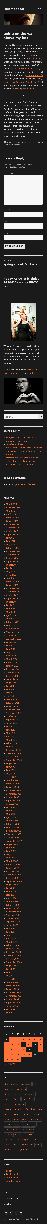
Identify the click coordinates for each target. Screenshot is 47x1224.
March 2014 (11, 578)
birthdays (21, 1089)
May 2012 (10, 652)
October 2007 (12, 837)
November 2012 (13, 632)
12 (29, 1044)
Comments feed (13, 1177)
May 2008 (11, 814)
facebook (29, 370)
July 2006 (10, 888)
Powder (15, 89)
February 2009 (13, 783)
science (8, 1134)
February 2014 (12, 581)
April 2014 (11, 575)
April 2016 (11, 514)
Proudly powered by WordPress (29, 1219)
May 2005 (10, 935)
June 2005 (11, 932)
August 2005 (12, 925)
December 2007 (13, 831)
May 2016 (10, 511)
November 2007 (13, 834)
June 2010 (10, 730)
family (17, 1099)
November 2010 (13, 713)
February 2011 (12, 703)
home (6, 1192)
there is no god (22, 1139)
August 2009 (12, 763)
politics (17, 1124)
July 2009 (10, 767)
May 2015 (10, 544)
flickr (31, 373)
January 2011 (12, 706)
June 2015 (10, 541)
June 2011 (10, 689)
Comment (9, 173)
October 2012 (12, 635)
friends (8, 1104)
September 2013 (13, 598)
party (23, 1119)
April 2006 (11, 898)
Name (7, 210)
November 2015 (13, 528)
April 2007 (11, 858)
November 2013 (13, 592)
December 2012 (13, 629)
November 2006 (13, 874)
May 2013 (10, 612)
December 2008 (13, 790)
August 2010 (12, 723)
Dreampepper (14, 9)
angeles (14, 1084)
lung (7, 1114)
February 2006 (13, 905)
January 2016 (12, 521)
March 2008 (12, 821)
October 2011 (12, 676)
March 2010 (11, 740)
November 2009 (13, 753)
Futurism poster (33, 58)
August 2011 (11, 682)
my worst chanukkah (16, 441)
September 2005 (14, 922)
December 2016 (13, 507)
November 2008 (13, 794)
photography (35, 1119)
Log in (9, 1171)
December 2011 (13, 669)
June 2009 (11, 770)
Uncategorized (37, 142)
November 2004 (13, 955)
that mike (28, 1134)
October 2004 (12, 959)
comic (11, 145)
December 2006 (13, 871)
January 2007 (12, 868)
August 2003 (12, 1006)
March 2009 (12, 780)
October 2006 (12, 878)
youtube (24, 1150)
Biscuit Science (26, 68)
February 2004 (13, 986)
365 (6, 1084)
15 (6, 1049)
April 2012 (11, 656)
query (26, 1124)
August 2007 (12, 844)
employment (28, 1094)
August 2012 (11, 642)
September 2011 (13, 679)
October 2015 (12, 531)
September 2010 (13, 720)
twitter (38, 370)
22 (6, 1054)
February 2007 (13, 864)
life (26, 1109)
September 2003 (14, 1002)
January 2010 (12, 746)
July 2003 (10, 1009)
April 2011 (10, 696)
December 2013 (13, 588)
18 (23, 1049)
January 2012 (12, 666)
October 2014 (12, 558)
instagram (9, 373)
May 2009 (11, 773)
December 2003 (13, 992)
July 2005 (10, 928)
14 (40, 1044)
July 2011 (10, 686)
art (7, 145)
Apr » (13, 1064)
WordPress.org (13, 1181)
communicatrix (11, 1198)
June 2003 (10, 1012)
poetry (8, 1124)
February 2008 (13, 824)
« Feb (6, 1064)
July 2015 (10, 538)
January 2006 (12, 908)
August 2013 (11, 602)
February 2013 (12, 622)
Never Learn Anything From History (21, 82)
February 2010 (12, 743)
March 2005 (12, 942)
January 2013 (12, 625)
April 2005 (11, 938)
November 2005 (13, 915)
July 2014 (10, 568)
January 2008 (12, 827)
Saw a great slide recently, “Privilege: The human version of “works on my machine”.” (24, 451)
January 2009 (12, 787)
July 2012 (10, 645)
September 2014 (13, 561)
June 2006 (11, 891)
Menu (39, 9)
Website (8, 233)
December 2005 (13, 911)
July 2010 (10, 726)
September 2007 (14, 841)
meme (15, 1114)
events (8, 1099)
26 (29, 1054)
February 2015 (12, 548)
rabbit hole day (12, 1129)
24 (18, 1054)
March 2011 (11, 699)
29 (6, 1059)
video (38, 1145)
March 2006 (12, 901)
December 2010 (13, 709)
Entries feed (12, 1174)
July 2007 (10, 847)
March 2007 (12, 861)
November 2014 (13, 554)
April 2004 (11, 979)
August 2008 (12, 804)
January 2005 (12, 948)
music (7, 1119)
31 (18, 1059)
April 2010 (11, 736)
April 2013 (11, 615)
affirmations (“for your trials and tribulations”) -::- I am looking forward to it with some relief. (22, 461)
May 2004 (11, 975)
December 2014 (13, 551)
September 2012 (13, 639)
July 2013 (10, 605)
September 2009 (14, 760)
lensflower (9, 1204)
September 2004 (14, 962)
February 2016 (12, 517)
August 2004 (12, 965)
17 (18, 1049)
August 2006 (12, 885)
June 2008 (11, 810)
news (15, 1119)
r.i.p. (34, 1124)
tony (34, 1139)
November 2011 (13, 672)
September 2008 (14, 800)
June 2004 (11, 972)
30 (12, 1059)
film (24, 1099)
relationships (28, 1129)
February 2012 (12, 662)
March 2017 (11, 504)
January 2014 (12, 585)
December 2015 (13, 524)
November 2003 (13, 996)
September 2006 (14, 881)
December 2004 (13, 952)
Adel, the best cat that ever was (21, 437)
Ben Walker (28, 89)
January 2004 (12, 989)
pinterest (19, 373)
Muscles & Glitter (14, 444)
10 (18, 1044)
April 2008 (11, 817)
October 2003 (12, 999)
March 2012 (11, 659)
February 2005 (13, 945)
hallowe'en (19, 1104)
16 (12, 1049)
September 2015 (13, 534)
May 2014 (10, 571)
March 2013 (11, 618)
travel (7, 1145)
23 (12, 1054)
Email (7, 221)
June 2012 (10, 649)
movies (36, 1114)
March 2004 (12, 982)
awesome (9, 1089)
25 (23, 1054)
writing (8, 1150)
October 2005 (12, 918)
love (40, 1109)
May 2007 (10, 854)
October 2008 (12, 797)
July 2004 (10, 969)
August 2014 (11, 565)
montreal (25, 1114)
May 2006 (11, 895)
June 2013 (10, 608)
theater (8, 1139)
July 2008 (10, 807)
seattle (17, 145)
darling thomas (12, 1094)
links (33, 1109)
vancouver (27, 1145)
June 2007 (11, 851)
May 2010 (10, 733)
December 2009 (13, 750)
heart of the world (13, 1109)
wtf (15, 1150)
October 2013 (12, 595)
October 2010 (12, 716)
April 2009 (11, 777)
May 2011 (10, 693)
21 (40, 1049)
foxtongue (11, 142)
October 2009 (12, 757)
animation (26, 1084)
